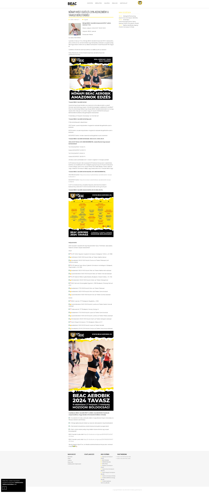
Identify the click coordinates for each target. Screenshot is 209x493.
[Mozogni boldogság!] (72, 4)
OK (4, 488)
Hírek (69, 458)
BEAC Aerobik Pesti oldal (123, 458)
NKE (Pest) (105, 463)
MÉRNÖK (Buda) (106, 462)
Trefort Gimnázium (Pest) (108, 476)
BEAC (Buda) (105, 460)
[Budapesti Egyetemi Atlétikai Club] (140, 3)
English (115, 3)
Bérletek (98, 3)
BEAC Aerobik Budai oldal (124, 456)
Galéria (107, 3)
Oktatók (90, 3)
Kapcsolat (123, 3)
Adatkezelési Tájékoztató (74, 464)
